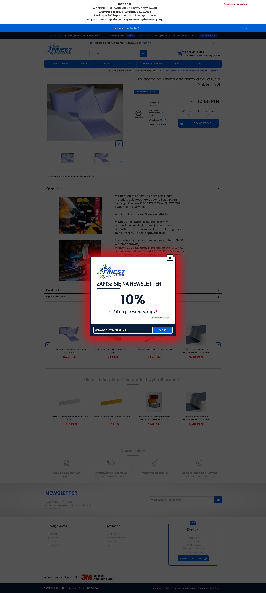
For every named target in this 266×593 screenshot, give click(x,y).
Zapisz (162, 330)
